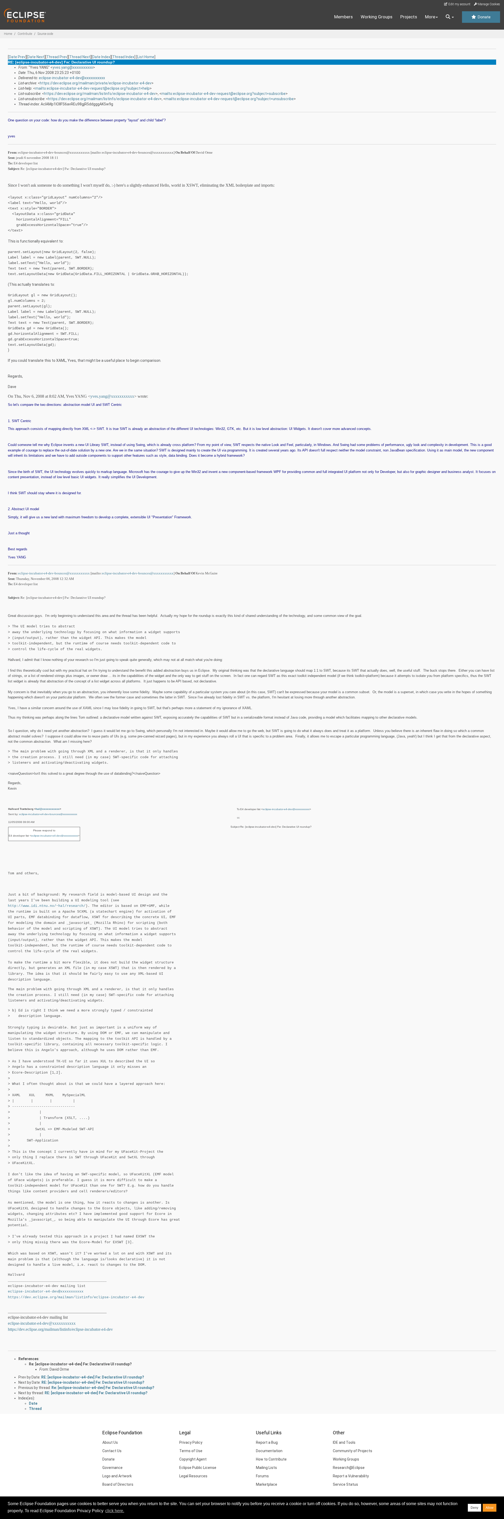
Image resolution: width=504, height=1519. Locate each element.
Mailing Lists (266, 1468)
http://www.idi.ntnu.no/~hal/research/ (47, 906)
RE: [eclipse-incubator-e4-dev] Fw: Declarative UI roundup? (92, 1377)
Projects (408, 16)
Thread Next (79, 57)
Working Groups (376, 16)
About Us (110, 1442)
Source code (45, 34)
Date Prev (17, 57)
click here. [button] (114, 1511)
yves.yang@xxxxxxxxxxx (72, 67)
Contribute (25, 34)
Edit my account (459, 4)
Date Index (101, 57)
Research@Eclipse (349, 1468)
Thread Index (123, 57)
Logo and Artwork (117, 1476)
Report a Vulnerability (351, 1476)
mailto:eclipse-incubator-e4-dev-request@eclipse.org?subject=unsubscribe (229, 99)
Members (343, 16)
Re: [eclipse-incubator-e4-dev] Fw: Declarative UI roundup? (80, 1364)
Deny (474, 1508)
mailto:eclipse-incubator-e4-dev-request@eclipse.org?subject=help (92, 88)
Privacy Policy (190, 1442)
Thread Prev (56, 57)
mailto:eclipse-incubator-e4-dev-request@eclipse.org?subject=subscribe (223, 93)
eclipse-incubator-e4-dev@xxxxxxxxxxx (72, 78)
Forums (262, 1476)
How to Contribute (271, 1459)
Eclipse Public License (197, 1468)
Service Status (345, 1484)
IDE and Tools (344, 1442)
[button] (450, 17)
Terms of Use (190, 1451)
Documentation (269, 1451)
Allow (490, 1508)
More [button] (430, 16)
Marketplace (266, 1484)
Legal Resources (193, 1476)
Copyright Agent (193, 1459)
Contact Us (112, 1451)
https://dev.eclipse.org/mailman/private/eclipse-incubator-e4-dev (95, 83)
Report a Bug (267, 1442)
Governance (112, 1468)
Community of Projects (352, 1451)
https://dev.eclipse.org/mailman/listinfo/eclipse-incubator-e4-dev (100, 93)
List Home (145, 57)
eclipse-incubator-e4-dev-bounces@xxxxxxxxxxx (54, 573)
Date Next (36, 57)
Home (8, 34)
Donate (483, 17)
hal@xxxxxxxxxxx (48, 808)
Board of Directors (117, 1484)
